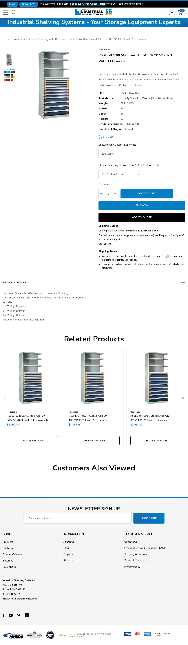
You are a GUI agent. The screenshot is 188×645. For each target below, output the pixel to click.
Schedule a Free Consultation (88, 4)
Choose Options (32, 440)
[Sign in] (171, 12)
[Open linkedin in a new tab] (27, 615)
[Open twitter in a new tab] (19, 615)
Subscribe (149, 518)
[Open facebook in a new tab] (3, 615)
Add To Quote (142, 217)
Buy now (142, 205)
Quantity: (103, 184)
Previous (5, 399)
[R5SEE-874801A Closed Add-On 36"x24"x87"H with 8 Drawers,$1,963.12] (156, 378)
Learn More (104, 244)
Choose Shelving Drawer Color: (129, 165)
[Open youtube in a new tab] (11, 615)
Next (183, 399)
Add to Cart (147, 193)
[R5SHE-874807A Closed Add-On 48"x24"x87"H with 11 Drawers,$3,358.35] (94, 378)
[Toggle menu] (5, 13)
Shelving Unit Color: (117, 144)
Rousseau (104, 49)
